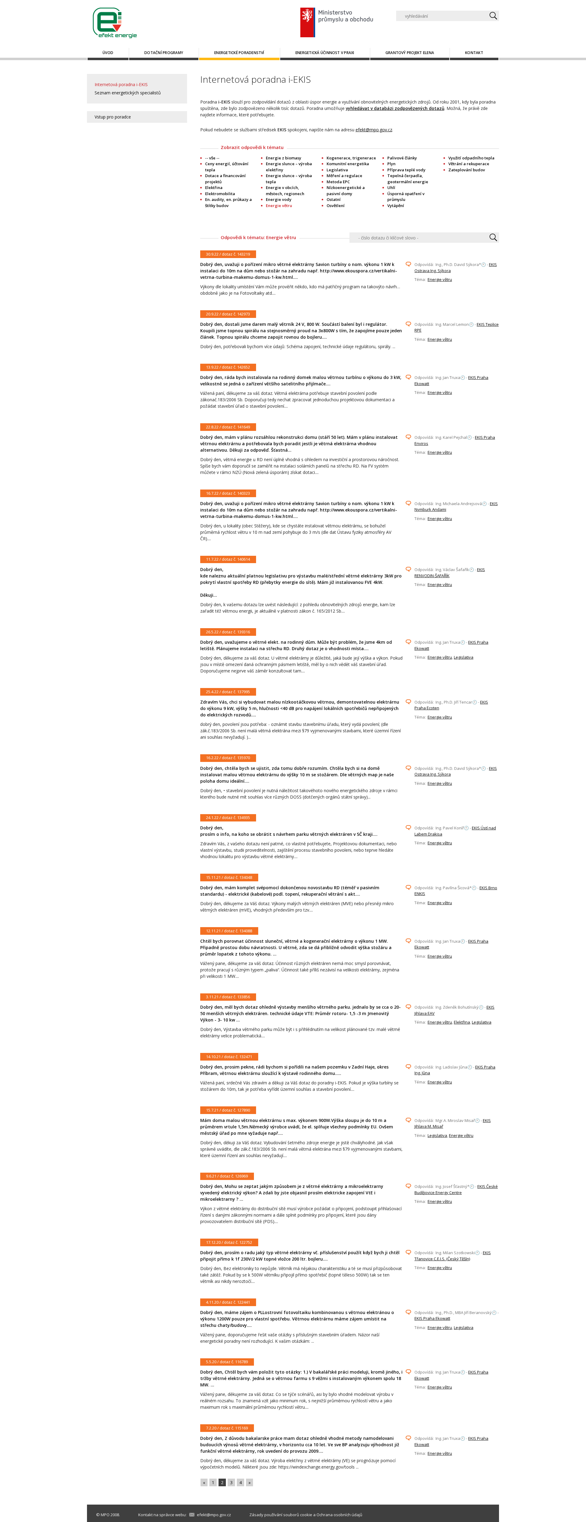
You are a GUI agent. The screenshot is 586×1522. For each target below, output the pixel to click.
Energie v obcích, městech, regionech (285, 190)
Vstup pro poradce (113, 117)
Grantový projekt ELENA (409, 52)
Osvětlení (336, 205)
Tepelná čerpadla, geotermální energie (407, 178)
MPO (105, 1514)
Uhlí (391, 187)
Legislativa (337, 170)
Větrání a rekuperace (468, 163)
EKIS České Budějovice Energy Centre (456, 1189)
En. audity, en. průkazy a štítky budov (228, 202)
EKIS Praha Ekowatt (432, 1318)
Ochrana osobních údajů (339, 1514)
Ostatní (334, 199)
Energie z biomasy (283, 158)
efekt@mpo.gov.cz (374, 130)
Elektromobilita (220, 193)
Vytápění (395, 205)
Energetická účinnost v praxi (324, 52)
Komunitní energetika (348, 163)
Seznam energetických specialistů (128, 93)
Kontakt (474, 52)
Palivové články (402, 158)
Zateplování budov (466, 170)
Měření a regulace (344, 175)
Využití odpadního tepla (471, 158)
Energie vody (278, 199)
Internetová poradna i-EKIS (121, 84)
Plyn (391, 163)
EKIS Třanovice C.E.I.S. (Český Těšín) (452, 1256)
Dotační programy (163, 52)
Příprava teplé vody (406, 170)
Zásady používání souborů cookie (280, 1514)
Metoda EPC (338, 181)
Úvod (108, 52)
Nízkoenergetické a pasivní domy (346, 190)
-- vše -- (212, 158)
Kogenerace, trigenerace (351, 158)
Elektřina (213, 187)
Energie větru (440, 279)
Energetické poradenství (239, 52)
